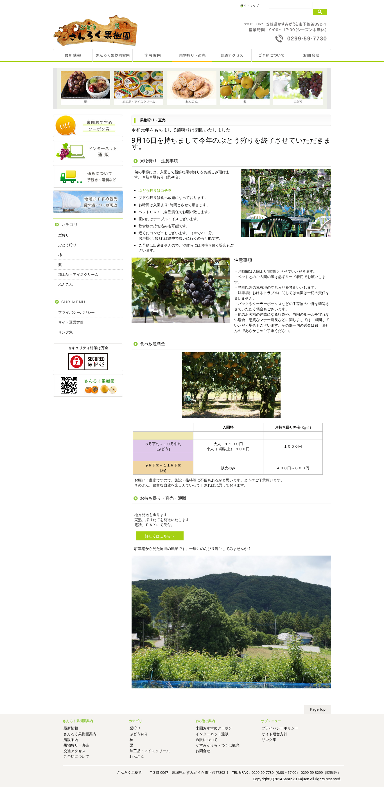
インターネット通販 (212, 733)
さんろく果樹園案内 (80, 733)
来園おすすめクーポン (214, 728)
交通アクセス (74, 750)
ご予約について (76, 756)
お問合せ (203, 750)
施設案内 (71, 739)
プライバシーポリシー (76, 312)
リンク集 (65, 332)
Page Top (318, 709)
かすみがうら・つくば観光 (218, 745)
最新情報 (71, 728)
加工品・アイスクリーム (78, 274)
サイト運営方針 (71, 322)
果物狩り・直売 (76, 745)
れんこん (65, 284)
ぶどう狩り (67, 244)
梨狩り (63, 235)
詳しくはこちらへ (159, 535)
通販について (207, 739)
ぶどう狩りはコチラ (155, 190)
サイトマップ (249, 5)
